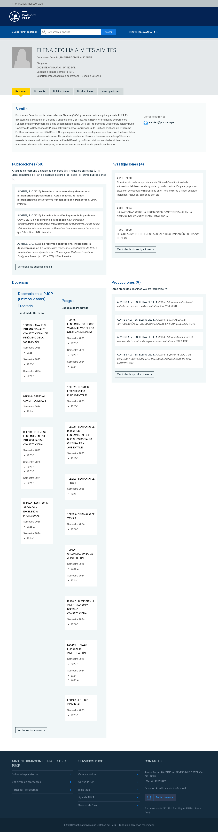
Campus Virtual (87, 774)
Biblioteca (84, 789)
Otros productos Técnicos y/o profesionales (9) (140, 288)
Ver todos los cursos (30, 730)
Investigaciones (111, 91)
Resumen (20, 91)
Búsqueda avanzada (142, 32)
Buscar (108, 32)
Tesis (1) (76, 174)
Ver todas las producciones (133, 374)
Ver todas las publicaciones (34, 266)
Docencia (39, 91)
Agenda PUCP (86, 797)
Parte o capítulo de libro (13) (52, 174)
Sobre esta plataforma (25, 774)
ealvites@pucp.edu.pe (161, 122)
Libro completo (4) (23, 174)
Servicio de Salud (88, 805)
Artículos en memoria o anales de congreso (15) (40, 170)
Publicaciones (61, 91)
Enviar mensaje (165, 797)
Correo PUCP (86, 781)
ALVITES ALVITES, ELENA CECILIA (137, 302)
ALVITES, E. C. (25, 191)
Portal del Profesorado (28, 4)
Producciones (85, 91)
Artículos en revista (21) (85, 170)
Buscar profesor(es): (24, 31)
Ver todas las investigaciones (134, 249)
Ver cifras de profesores (26, 781)
